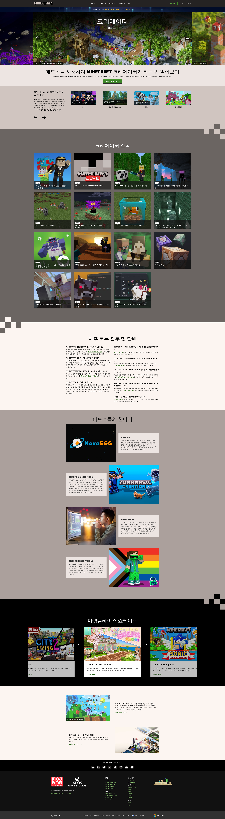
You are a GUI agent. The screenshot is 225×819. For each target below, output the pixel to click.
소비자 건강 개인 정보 (99, 815)
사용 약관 (108, 815)
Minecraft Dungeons (110, 784)
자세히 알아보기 (92, 674)
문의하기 (130, 797)
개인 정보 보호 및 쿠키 (86, 815)
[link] (93, 767)
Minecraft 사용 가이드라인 (57, 793)
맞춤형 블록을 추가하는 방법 (125, 377)
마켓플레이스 (131, 780)
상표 (113, 815)
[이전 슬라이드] (38, 38)
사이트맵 (130, 793)
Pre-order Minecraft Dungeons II (117, 10)
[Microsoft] (159, 815)
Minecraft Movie (109, 800)
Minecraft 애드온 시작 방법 (89, 376)
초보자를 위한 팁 (132, 787)
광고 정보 (117, 815)
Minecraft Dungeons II (110, 782)
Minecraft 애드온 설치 (95, 352)
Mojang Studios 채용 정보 (111, 795)
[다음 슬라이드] (187, 38)
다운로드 (130, 795)
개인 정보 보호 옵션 (139, 815)
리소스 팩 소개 (118, 352)
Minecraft (107, 780)
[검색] (181, 3)
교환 (129, 805)
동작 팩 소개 (120, 366)
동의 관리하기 (68, 793)
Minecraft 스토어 (132, 782)
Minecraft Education (109, 788)
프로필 (129, 803)
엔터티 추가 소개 (129, 390)
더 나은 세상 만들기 (109, 797)
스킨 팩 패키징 (118, 399)
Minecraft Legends (109, 786)
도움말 (129, 789)
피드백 (129, 791)
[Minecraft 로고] (43, 3)
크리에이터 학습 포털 (110, 793)
